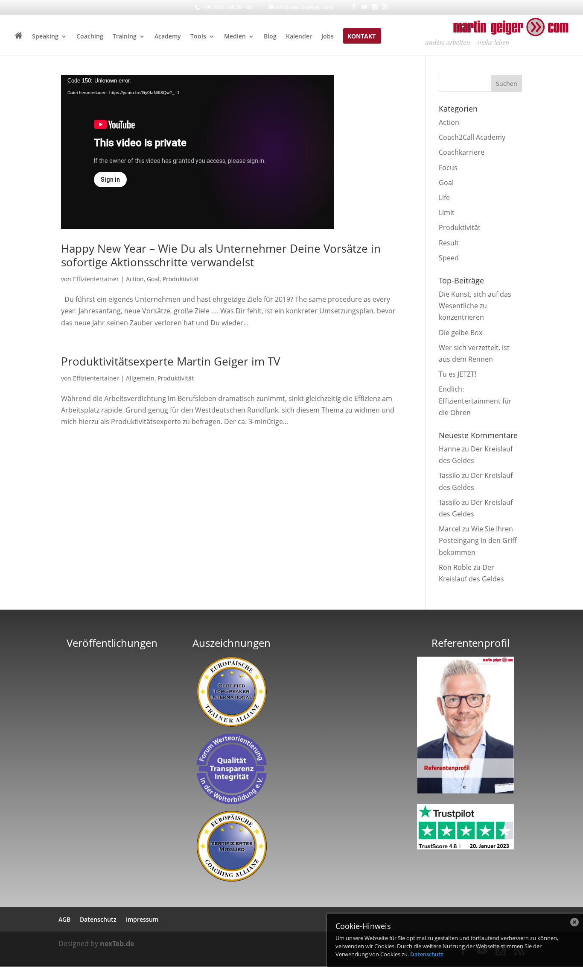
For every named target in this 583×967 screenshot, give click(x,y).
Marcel (450, 529)
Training (125, 36)
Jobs (327, 36)
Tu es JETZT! (457, 374)
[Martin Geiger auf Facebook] (354, 6)
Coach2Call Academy (472, 137)
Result (449, 243)
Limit (447, 212)
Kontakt (361, 36)
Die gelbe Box (460, 332)
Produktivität (181, 279)
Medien (235, 36)
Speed (449, 257)
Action (135, 279)
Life (444, 197)
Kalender (299, 36)
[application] (197, 152)
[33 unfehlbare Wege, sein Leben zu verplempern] (112, 762)
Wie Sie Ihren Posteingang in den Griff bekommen (478, 540)
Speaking (45, 36)
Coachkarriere (461, 152)
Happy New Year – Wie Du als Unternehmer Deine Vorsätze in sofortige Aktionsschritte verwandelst (221, 255)
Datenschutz (426, 954)
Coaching (89, 36)
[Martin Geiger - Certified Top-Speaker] (232, 692)
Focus (448, 167)
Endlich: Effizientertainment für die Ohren (475, 400)
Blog (270, 36)
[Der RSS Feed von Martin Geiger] (385, 6)
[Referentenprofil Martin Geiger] (465, 791)
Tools (198, 36)
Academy (167, 36)
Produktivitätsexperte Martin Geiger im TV (170, 361)
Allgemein (140, 378)
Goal (153, 279)
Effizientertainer (96, 279)
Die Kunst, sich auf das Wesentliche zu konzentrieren (475, 305)
